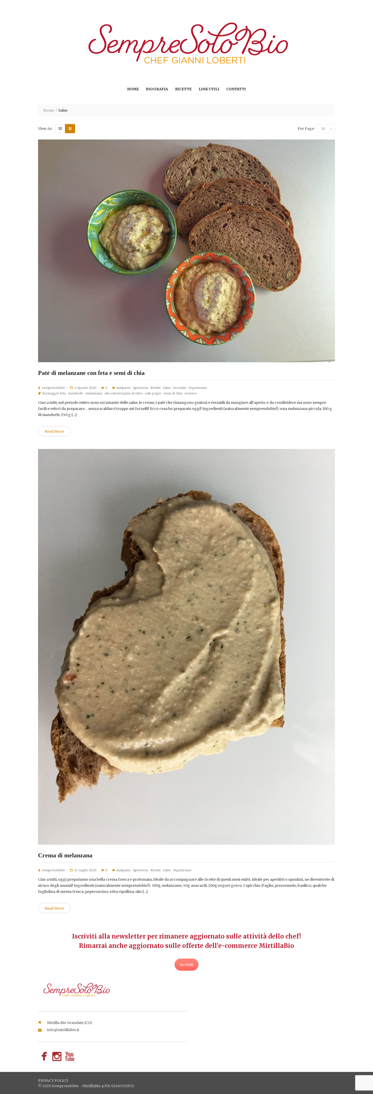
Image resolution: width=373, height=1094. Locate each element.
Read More (54, 431)
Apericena (140, 388)
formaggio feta (54, 393)
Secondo (179, 388)
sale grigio (153, 393)
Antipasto (123, 388)
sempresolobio (53, 388)
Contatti (236, 89)
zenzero (190, 393)
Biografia (157, 89)
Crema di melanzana (65, 855)
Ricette (183, 89)
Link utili (209, 89)
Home (133, 89)
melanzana (93, 393)
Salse (167, 388)
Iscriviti (186, 964)
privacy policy (53, 1080)
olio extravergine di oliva (123, 393)
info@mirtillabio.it (63, 1030)
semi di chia (173, 393)
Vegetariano (198, 388)
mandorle (75, 393)
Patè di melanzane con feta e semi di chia (91, 373)
